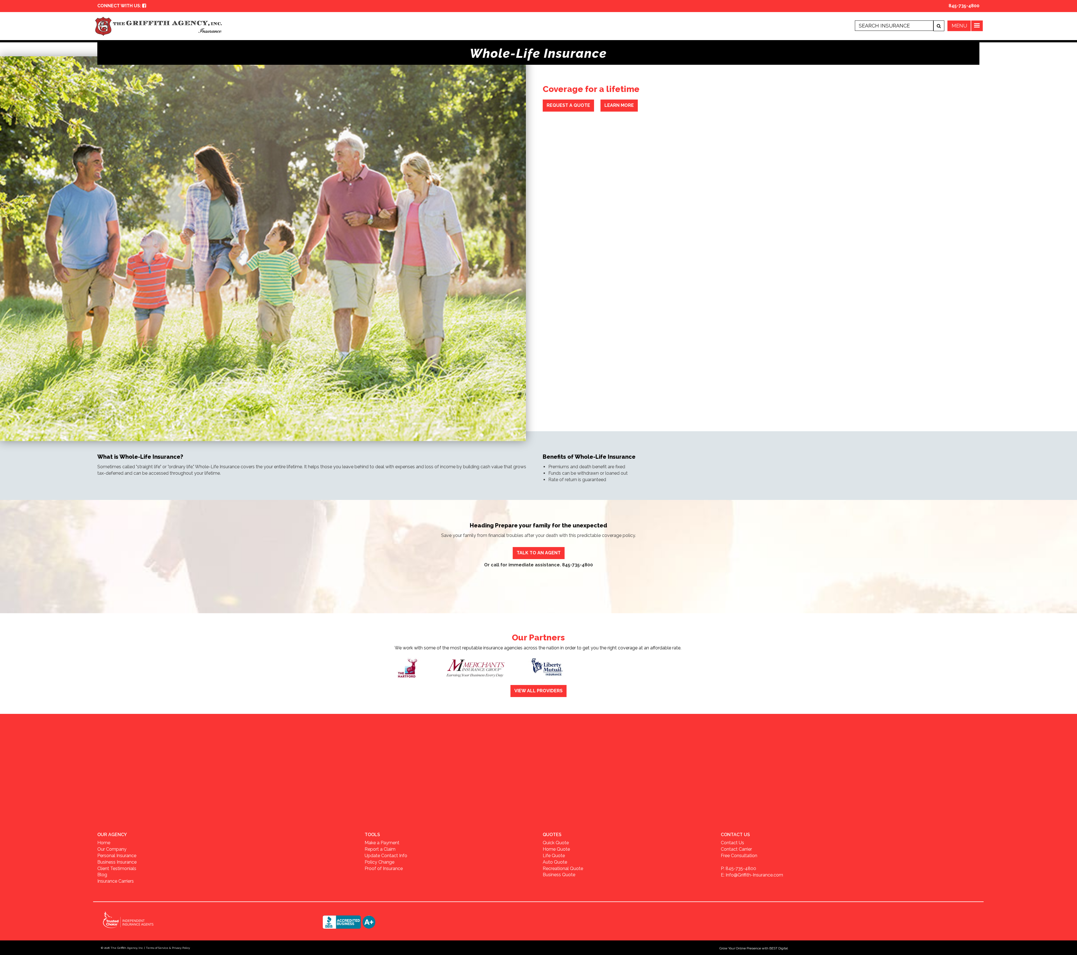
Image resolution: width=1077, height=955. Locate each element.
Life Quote (554, 855)
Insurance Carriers (115, 881)
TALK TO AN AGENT (539, 552)
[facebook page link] (144, 5)
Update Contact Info (386, 855)
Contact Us (732, 842)
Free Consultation (739, 855)
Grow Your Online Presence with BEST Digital (753, 948)
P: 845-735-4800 (738, 868)
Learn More (619, 105)
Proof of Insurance (384, 868)
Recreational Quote (563, 868)
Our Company (111, 849)
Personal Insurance (116, 855)
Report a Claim (380, 849)
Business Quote (559, 874)
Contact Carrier (736, 849)
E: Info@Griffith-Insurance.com (752, 875)
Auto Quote (555, 862)
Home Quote (556, 849)
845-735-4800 (964, 5)
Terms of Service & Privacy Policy (168, 947)
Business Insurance (117, 862)
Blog (102, 874)
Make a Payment (382, 842)
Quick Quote (556, 842)
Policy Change (379, 862)
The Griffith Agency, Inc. (127, 947)
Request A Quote (568, 105)
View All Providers (538, 690)
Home (103, 842)
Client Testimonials (116, 868)
